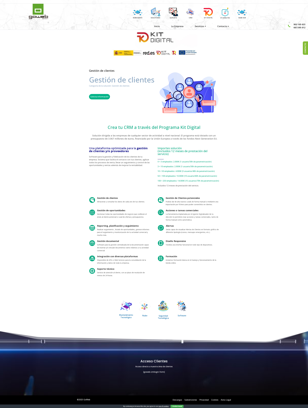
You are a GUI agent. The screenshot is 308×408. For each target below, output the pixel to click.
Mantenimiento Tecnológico (126, 316)
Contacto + (223, 26)
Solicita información (99, 96)
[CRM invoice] (152, 17)
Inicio (157, 26)
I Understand (177, 406)
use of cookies (164, 406)
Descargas (177, 399)
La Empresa (177, 26)
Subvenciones (190, 399)
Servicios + (200, 26)
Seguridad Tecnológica (163, 316)
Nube (144, 315)
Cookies (214, 399)
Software (182, 315)
